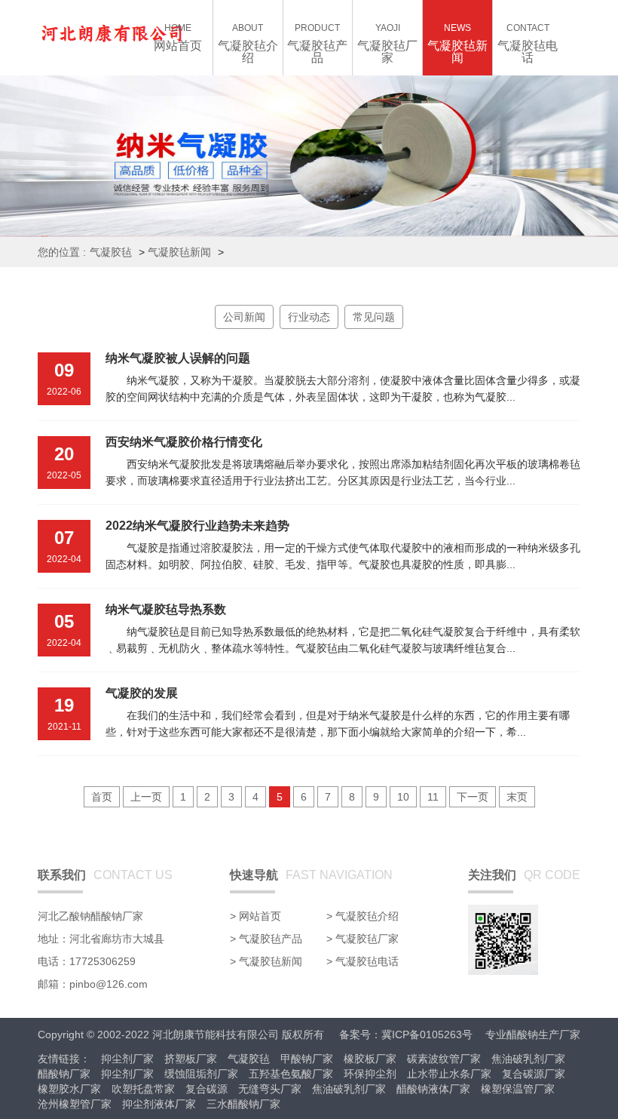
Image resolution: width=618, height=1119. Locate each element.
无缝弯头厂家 (269, 1089)
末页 (517, 797)
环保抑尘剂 (370, 1074)
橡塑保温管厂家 (518, 1089)
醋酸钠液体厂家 (433, 1089)
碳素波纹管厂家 (444, 1059)
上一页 (146, 797)
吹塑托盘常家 (143, 1089)
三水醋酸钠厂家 (243, 1104)
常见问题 (374, 317)
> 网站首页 (255, 916)
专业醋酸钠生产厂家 (532, 1034)
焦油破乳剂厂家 (528, 1059)
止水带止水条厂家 (449, 1074)
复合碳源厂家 (533, 1074)
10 (403, 797)
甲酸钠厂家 (306, 1059)
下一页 (472, 797)
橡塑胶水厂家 (69, 1089)
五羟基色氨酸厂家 (291, 1074)
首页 (101, 797)
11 (433, 797)
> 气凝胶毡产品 (266, 939)
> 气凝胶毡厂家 (362, 939)
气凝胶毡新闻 (179, 252)
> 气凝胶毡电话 (362, 961)
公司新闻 (244, 317)
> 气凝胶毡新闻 (266, 961)
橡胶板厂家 (370, 1059)
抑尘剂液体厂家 (159, 1104)
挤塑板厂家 (190, 1059)
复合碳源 (206, 1089)
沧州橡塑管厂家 (75, 1104)
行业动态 (309, 317)
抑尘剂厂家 (127, 1059)
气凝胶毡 (111, 252)
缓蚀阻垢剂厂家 (201, 1074)
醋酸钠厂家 (64, 1074)
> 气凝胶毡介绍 (362, 916)
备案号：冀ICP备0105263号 (406, 1034)
